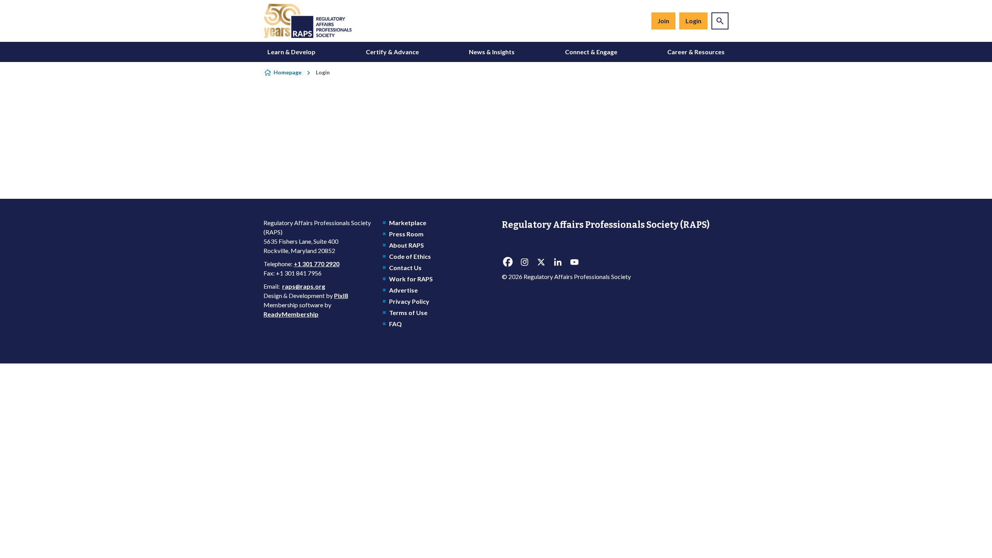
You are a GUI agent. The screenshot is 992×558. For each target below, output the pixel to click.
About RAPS (406, 245)
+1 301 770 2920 (316, 263)
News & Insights (492, 51)
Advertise (403, 290)
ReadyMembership (291, 314)
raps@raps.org (303, 286)
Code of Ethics (410, 256)
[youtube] (574, 262)
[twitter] (541, 262)
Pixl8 (341, 295)
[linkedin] (557, 262)
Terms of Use (408, 312)
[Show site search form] (719, 20)
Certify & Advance (392, 51)
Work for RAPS (411, 278)
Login (693, 20)
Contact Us (405, 267)
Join (663, 20)
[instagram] (524, 262)
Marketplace (407, 222)
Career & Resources (696, 51)
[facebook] (507, 262)
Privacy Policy (409, 301)
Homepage (287, 72)
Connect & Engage (591, 51)
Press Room (406, 234)
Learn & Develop (291, 51)
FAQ (395, 323)
